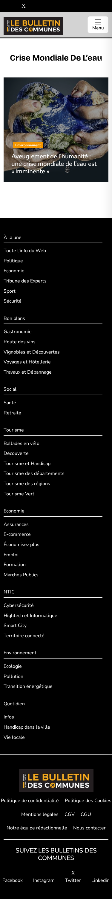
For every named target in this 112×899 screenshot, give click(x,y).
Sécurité (13, 301)
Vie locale (14, 737)
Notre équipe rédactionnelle (37, 828)
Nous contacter (89, 828)
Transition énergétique (28, 686)
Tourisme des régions (27, 483)
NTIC (9, 592)
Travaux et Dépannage (28, 372)
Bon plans (14, 318)
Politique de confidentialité (30, 800)
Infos (9, 717)
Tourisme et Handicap (27, 463)
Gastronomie (18, 331)
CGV (70, 814)
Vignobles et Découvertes (32, 352)
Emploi (11, 554)
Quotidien (14, 703)
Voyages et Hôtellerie (27, 362)
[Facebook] (6, 6)
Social (10, 389)
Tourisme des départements (34, 473)
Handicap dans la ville (27, 727)
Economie (14, 270)
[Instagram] (15, 6)
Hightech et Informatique (30, 615)
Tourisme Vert (19, 494)
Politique (13, 261)
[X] (24, 6)
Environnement (20, 653)
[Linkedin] (32, 6)
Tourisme (14, 430)
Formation (15, 564)
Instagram (44, 880)
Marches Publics (21, 575)
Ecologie (13, 666)
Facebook (12, 880)
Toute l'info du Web (25, 250)
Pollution (13, 676)
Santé (10, 402)
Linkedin (100, 880)
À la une (13, 237)
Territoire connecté (24, 635)
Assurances (16, 524)
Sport (10, 291)
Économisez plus (21, 544)
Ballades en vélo (21, 443)
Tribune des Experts (25, 281)
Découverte (16, 453)
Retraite (12, 413)
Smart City (15, 625)
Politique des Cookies (88, 800)
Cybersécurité (19, 605)
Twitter (73, 880)
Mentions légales (40, 814)
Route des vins (20, 342)
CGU (86, 814)
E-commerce (17, 534)
